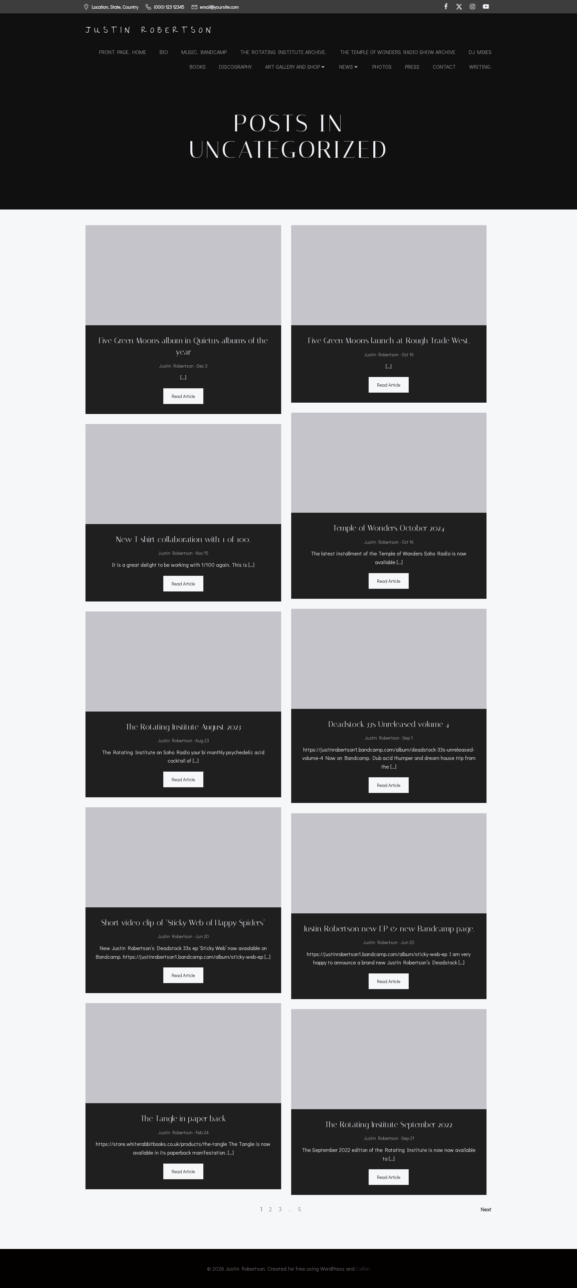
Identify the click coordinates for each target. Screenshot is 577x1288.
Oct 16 (408, 354)
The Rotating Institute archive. (283, 51)
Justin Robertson (176, 366)
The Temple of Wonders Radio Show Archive (397, 51)
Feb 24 (202, 1132)
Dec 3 (202, 366)
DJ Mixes (480, 51)
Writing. (480, 66)
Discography (235, 66)
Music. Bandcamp (204, 51)
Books (198, 66)
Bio (164, 51)
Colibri (363, 1268)
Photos (382, 66)
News (346, 66)
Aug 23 (202, 740)
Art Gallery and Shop (292, 66)
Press (412, 66)
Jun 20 (202, 936)
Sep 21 (407, 1138)
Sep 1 (407, 738)
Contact (444, 66)
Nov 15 (202, 553)
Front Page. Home (122, 51)
